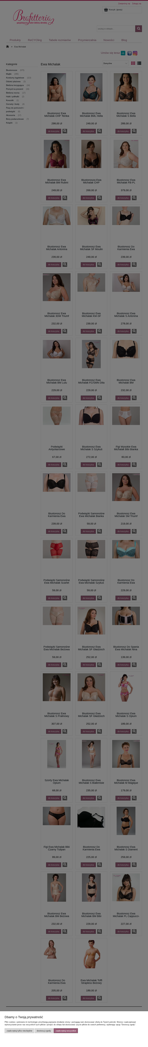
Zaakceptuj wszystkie (66, 1030)
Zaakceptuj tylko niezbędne (19, 1030)
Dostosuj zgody (44, 1030)
